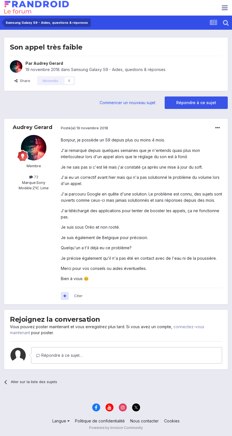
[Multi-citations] (65, 296)
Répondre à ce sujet (196, 102)
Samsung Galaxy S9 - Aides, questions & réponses (118, 69)
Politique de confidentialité (100, 420)
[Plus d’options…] (217, 127)
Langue (59, 420)
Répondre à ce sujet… (61, 355)
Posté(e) (84, 128)
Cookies (172, 420)
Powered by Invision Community (116, 428)
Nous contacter (144, 420)
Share (24, 80)
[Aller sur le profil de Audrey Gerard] (16, 66)
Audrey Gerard (48, 63)
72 (35, 177)
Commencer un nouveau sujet (127, 102)
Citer (78, 295)
